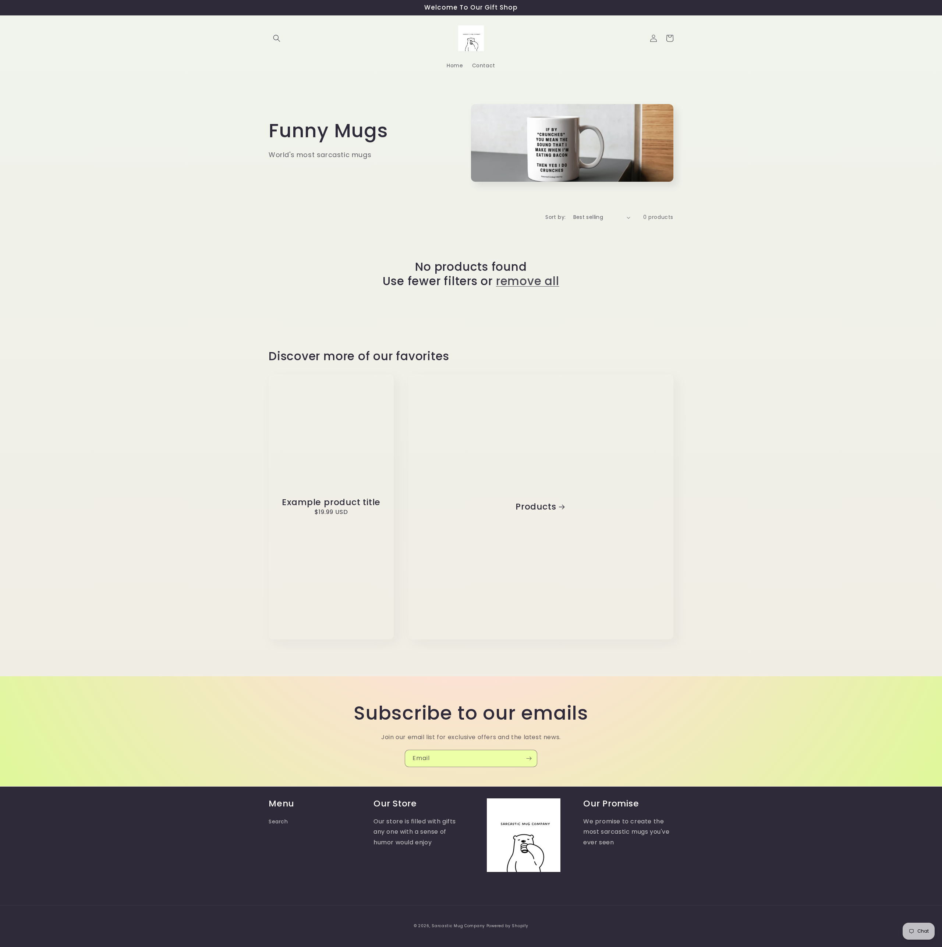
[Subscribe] (529, 758)
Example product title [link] (331, 502)
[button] (277, 38)
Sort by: (555, 217)
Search (278, 821)
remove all (527, 281)
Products (536, 506)
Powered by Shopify (507, 926)
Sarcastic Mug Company (458, 926)
